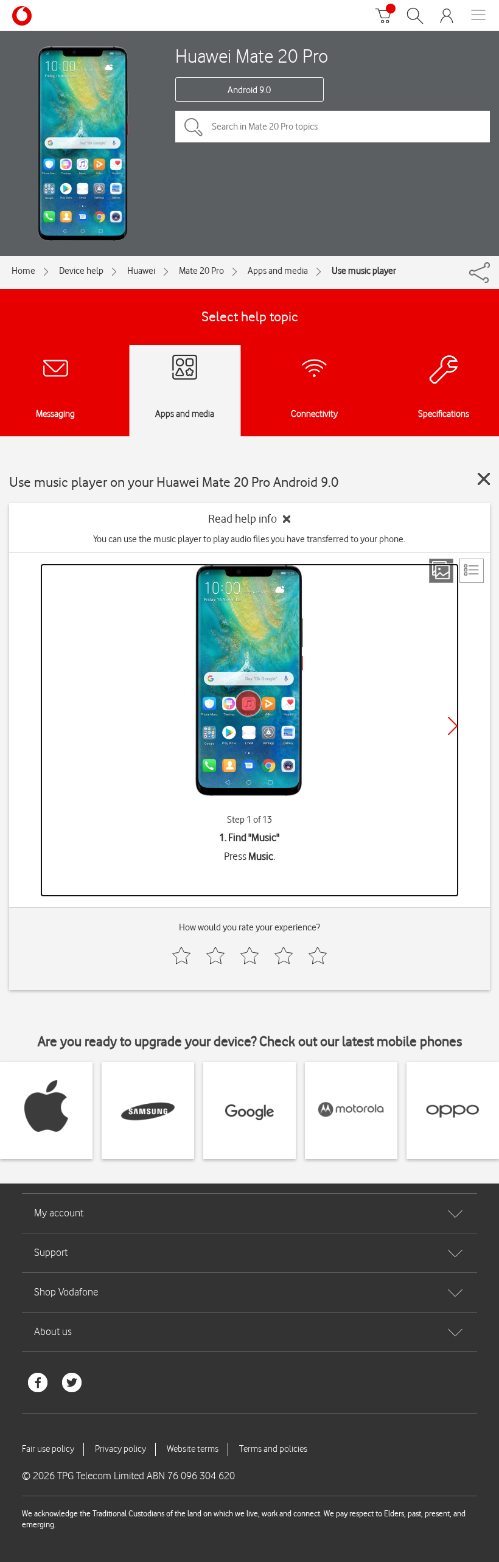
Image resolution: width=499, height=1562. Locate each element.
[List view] (471, 571)
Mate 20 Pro (201, 270)
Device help (81, 270)
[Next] (453, 726)
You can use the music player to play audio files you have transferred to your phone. (249, 539)
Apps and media (278, 270)
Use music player (364, 270)
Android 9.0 (249, 90)
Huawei (141, 270)
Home (23, 270)
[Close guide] (484, 479)
